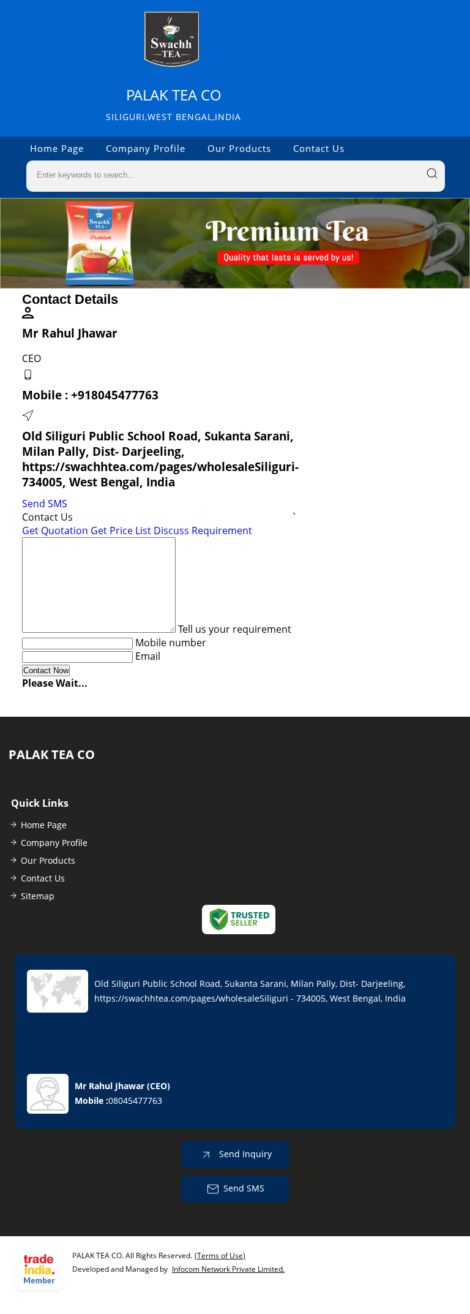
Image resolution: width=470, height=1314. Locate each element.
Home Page (57, 148)
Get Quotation (55, 530)
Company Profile (145, 148)
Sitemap (37, 896)
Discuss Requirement (203, 530)
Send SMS (44, 503)
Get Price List (121, 530)
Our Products (239, 148)
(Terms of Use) (220, 1255)
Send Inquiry (244, 1153)
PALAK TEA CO (173, 104)
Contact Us (319, 148)
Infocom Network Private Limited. (228, 1269)
